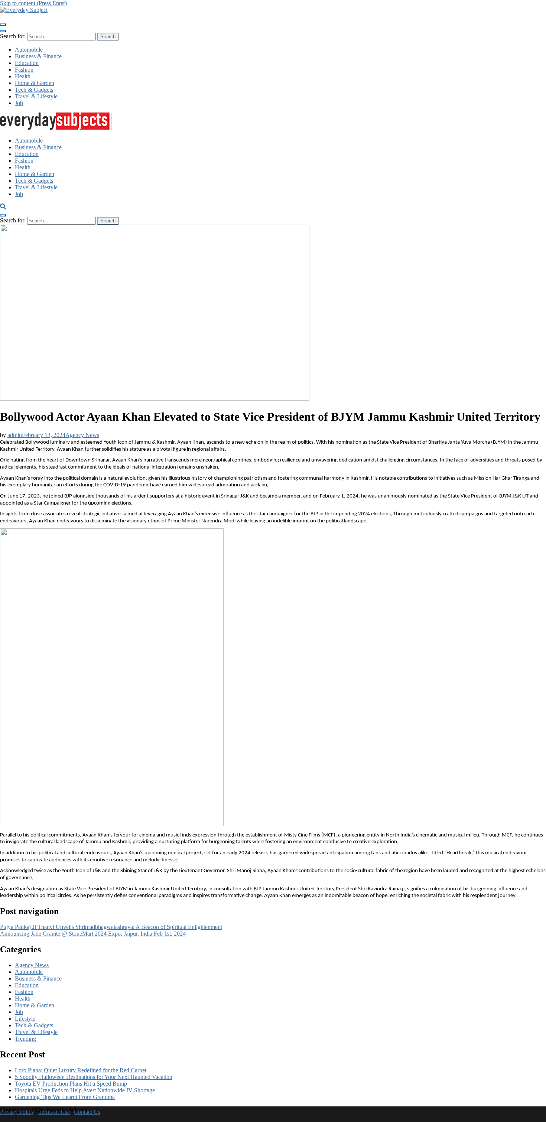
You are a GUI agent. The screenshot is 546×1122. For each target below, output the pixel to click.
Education (27, 63)
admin (14, 435)
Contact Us (87, 1112)
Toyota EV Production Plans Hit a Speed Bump (71, 1083)
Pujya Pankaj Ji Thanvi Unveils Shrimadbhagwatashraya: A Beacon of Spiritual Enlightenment (111, 927)
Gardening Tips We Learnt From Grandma (65, 1097)
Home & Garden (34, 83)
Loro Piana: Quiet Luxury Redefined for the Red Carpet (80, 1070)
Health (22, 76)
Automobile (29, 49)
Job (19, 103)
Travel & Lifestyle (36, 96)
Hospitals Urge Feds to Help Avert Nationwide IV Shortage (85, 1090)
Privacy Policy (17, 1112)
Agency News (82, 435)
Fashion (24, 69)
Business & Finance (38, 56)
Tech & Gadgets (34, 90)
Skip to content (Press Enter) (33, 3)
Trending (25, 1038)
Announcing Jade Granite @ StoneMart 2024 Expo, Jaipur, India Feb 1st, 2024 (93, 933)
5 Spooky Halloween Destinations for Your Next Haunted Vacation (93, 1077)
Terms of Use (54, 1112)
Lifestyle (25, 1018)
